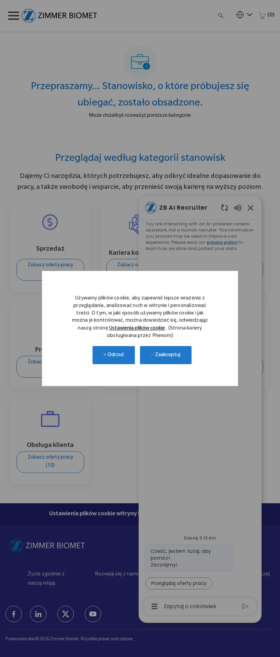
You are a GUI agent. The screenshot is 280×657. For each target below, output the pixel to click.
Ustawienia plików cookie (137, 329)
